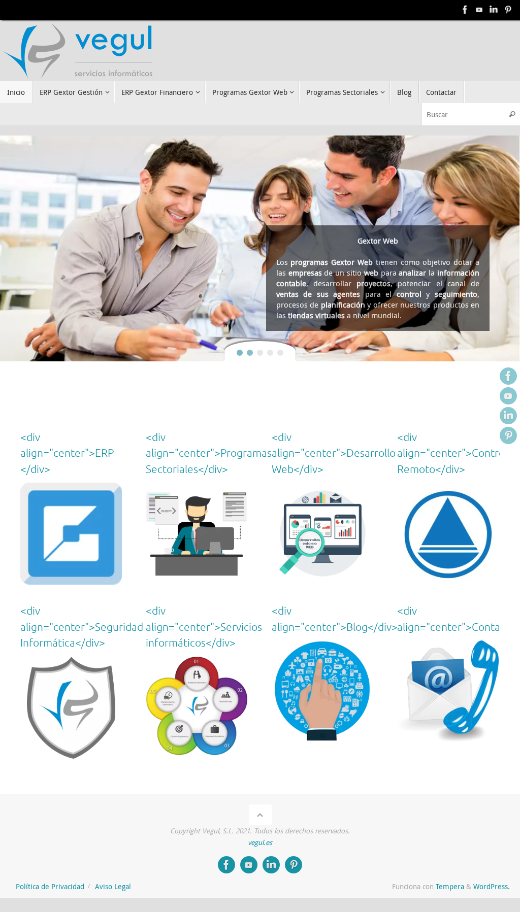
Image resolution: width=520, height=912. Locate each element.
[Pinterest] (508, 10)
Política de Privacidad (50, 886)
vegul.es (260, 842)
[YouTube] (479, 10)
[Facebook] (465, 10)
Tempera (450, 886)
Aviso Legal (113, 886)
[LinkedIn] (493, 10)
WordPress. (491, 886)
